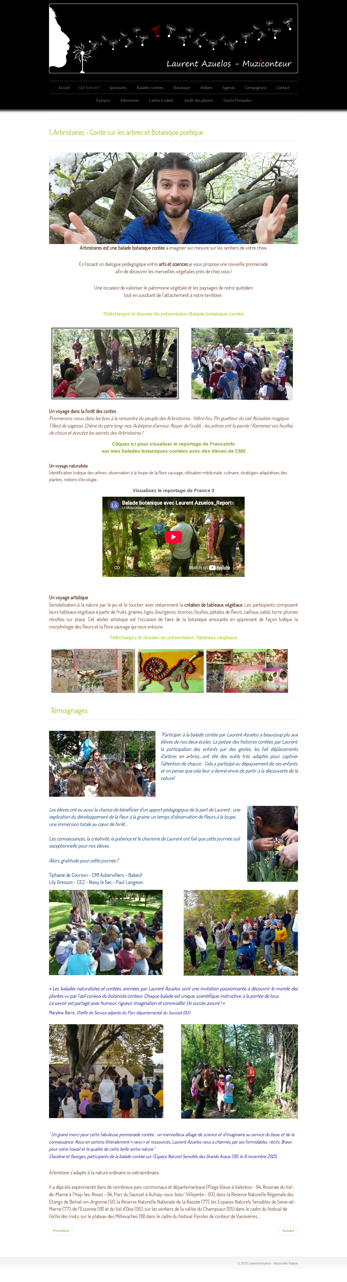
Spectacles (118, 87)
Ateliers (206, 87)
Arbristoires (129, 100)
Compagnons (255, 87)
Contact (283, 87)
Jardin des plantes (198, 100)
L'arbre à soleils (161, 100)
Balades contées (150, 87)
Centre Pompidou (237, 100)
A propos (103, 100)
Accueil (64, 87)
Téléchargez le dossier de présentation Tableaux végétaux (173, 637)
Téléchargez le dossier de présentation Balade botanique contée (173, 314)
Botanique (182, 87)
